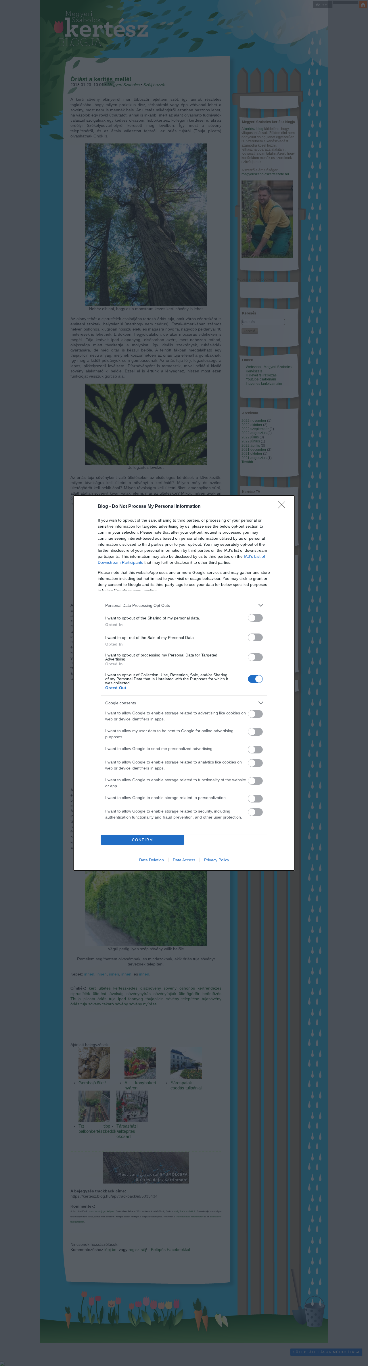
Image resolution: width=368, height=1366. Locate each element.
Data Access (184, 860)
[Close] (283, 506)
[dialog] (184, 683)
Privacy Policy (216, 860)
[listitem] (184, 605)
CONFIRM (142, 840)
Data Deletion (151, 860)
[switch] (255, 618)
